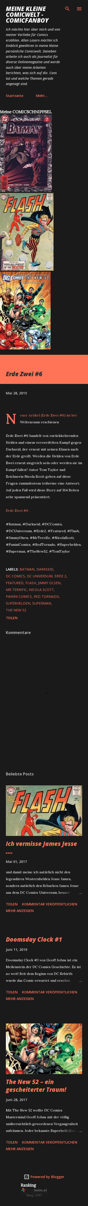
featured (14, 583)
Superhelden (18, 603)
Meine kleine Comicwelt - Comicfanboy (27, 14)
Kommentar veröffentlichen (49, 904)
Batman (27, 569)
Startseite (14, 95)
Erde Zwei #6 (17, 510)
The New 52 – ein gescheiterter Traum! (36, 1085)
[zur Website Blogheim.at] (35, 1196)
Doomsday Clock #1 (34, 939)
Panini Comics (19, 596)
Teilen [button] (12, 618)
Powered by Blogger (47, 1176)
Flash (30, 583)
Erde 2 (60, 576)
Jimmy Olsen (49, 583)
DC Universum (40, 576)
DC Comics (15, 576)
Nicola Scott (41, 589)
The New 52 (16, 610)
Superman (41, 603)
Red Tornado (46, 596)
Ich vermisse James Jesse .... (41, 847)
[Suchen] (67, 9)
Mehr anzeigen (20, 910)
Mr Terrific (16, 589)
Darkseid (44, 569)
